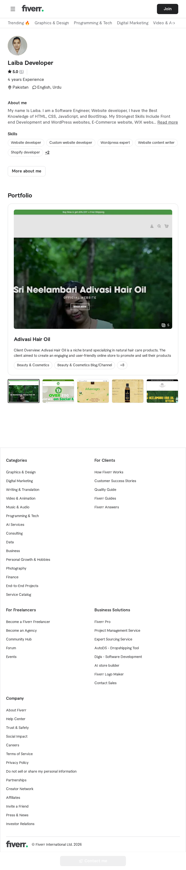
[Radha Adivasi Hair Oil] (162, 391)
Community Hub (19, 639)
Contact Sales (105, 683)
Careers (12, 745)
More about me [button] (26, 171)
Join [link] (168, 9)
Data (10, 542)
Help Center (15, 719)
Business (13, 551)
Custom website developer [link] (70, 143)
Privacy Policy (17, 763)
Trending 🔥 (19, 23)
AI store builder (106, 665)
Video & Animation (20, 498)
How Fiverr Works (108, 472)
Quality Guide (105, 490)
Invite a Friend (17, 806)
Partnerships (16, 780)
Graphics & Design (52, 23)
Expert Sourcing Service (113, 639)
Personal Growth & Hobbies (28, 560)
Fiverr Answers (106, 507)
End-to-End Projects (22, 586)
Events (11, 657)
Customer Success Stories (115, 481)
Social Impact (16, 736)
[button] (13, 9)
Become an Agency (21, 630)
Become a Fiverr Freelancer (28, 622)
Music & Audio (17, 507)
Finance (12, 577)
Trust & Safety (17, 728)
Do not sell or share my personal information (41, 771)
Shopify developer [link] (25, 152)
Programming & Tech (93, 23)
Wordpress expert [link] (115, 143)
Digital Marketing (132, 23)
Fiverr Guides (105, 498)
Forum (11, 648)
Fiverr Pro (102, 622)
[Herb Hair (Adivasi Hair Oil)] (128, 391)
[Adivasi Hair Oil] (23, 391)
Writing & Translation (22, 490)
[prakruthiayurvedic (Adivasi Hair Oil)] (58, 391)
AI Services (15, 525)
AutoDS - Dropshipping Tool (116, 648)
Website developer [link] (26, 143)
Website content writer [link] (156, 143)
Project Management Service (117, 630)
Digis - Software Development (118, 657)
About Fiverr (16, 710)
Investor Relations (20, 824)
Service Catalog (18, 595)
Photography (16, 568)
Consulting (14, 533)
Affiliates (13, 798)
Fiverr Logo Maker (109, 674)
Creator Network (19, 789)
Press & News (17, 815)
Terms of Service (19, 754)
